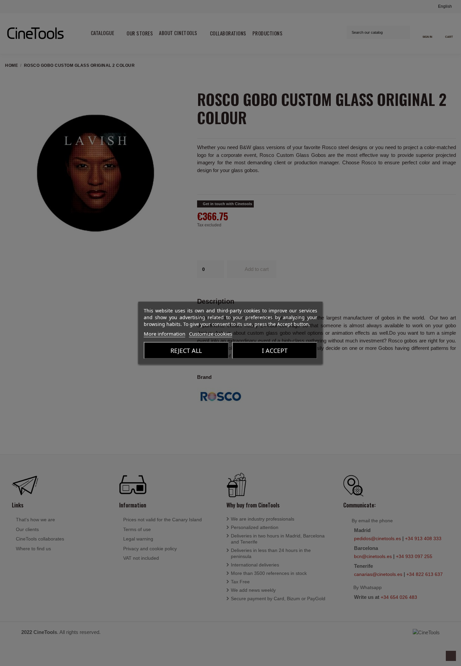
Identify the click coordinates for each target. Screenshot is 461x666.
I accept (275, 350)
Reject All (186, 350)
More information (164, 333)
